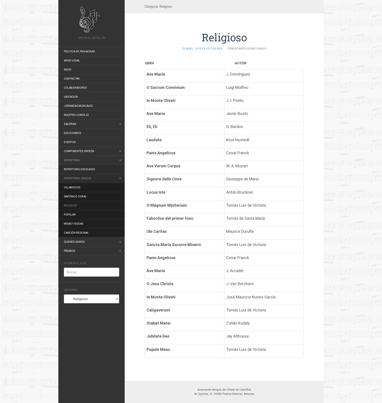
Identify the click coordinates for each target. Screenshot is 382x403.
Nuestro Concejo (76, 115)
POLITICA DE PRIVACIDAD (79, 51)
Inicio (67, 69)
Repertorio (72, 160)
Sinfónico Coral (75, 196)
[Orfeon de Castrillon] (91, 19)
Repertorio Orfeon (77, 178)
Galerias (70, 124)
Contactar (72, 78)
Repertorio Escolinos (79, 169)
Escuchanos (72, 133)
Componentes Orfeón (79, 151)
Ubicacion (71, 96)
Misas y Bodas (73, 223)
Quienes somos (74, 241)
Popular (70, 214)
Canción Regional (76, 232)
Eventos (70, 142)
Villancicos (72, 187)
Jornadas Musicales (78, 105)
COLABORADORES (75, 87)
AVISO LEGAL (72, 60)
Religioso (70, 205)
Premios (69, 250)
